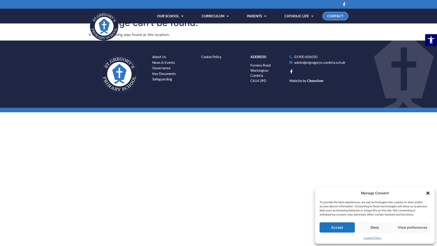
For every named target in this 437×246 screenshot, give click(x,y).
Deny (375, 227)
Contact (335, 16)
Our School (168, 16)
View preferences (412, 227)
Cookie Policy (372, 238)
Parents (254, 16)
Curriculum (213, 16)
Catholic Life (297, 16)
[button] (431, 40)
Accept (337, 227)
